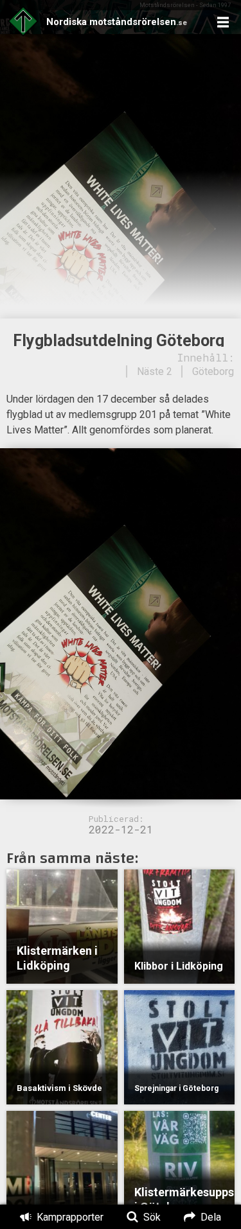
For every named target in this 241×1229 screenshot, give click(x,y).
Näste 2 (154, 371)
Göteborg (213, 371)
